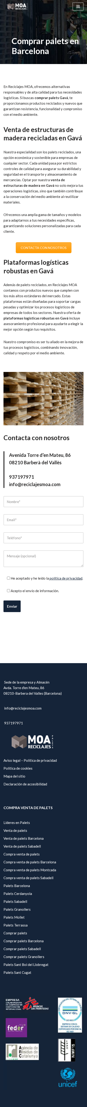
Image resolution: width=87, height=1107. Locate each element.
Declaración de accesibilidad (25, 784)
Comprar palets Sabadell (22, 949)
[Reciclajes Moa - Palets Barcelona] (17, 6)
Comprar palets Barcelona (23, 941)
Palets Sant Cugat (17, 972)
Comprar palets (15, 933)
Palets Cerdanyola (17, 893)
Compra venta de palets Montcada (29, 870)
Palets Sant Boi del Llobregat (25, 964)
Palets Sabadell (15, 901)
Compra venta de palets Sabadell (28, 878)
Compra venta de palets (21, 854)
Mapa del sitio (14, 776)
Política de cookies (17, 768)
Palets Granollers (17, 909)
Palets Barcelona (16, 886)
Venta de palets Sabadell (22, 846)
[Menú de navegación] (78, 6)
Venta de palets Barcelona (23, 838)
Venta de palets (15, 830)
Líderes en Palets (16, 822)
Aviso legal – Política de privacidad (30, 760)
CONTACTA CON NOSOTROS (44, 248)
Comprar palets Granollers (23, 957)
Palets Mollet (14, 917)
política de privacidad (65, 578)
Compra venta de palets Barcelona (29, 862)
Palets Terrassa (15, 925)
